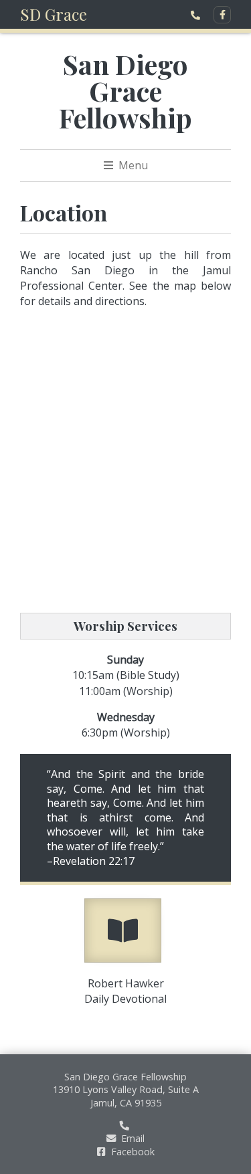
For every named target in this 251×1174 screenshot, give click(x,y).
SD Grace (53, 14)
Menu (132, 165)
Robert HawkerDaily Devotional (125, 991)
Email (131, 1138)
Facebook (131, 1151)
